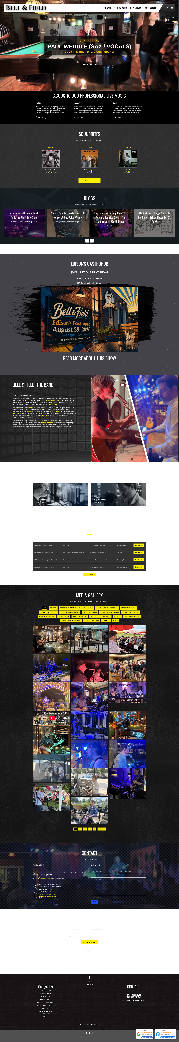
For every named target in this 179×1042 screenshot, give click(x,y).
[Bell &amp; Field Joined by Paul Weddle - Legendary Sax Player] (127, 692)
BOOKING (153, 8)
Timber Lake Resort (132, 616)
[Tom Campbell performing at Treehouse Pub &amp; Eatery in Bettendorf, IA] (51, 706)
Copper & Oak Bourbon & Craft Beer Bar (76, 608)
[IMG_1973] (127, 639)
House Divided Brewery (70, 612)
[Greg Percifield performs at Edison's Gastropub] (89, 810)
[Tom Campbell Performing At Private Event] (89, 725)
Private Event (63, 616)
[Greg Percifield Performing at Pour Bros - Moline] (127, 764)
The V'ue (117, 616)
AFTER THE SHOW (45, 991)
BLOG (145, 8)
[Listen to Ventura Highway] (89, 157)
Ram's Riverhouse (80, 616)
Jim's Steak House (90, 612)
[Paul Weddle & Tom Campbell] (51, 667)
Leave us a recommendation (168, 1037)
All (44, 608)
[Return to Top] (89, 976)
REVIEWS (45, 1017)
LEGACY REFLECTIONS (45, 1011)
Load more (89, 574)
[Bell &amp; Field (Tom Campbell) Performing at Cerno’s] (89, 706)
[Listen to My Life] (128, 157)
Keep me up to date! (89, 942)
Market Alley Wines (130, 612)
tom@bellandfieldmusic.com (47, 895)
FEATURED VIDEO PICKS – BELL (45, 1002)
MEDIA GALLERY (135, 8)
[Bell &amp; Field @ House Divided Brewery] (51, 768)
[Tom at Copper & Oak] (51, 750)
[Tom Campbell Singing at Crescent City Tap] (89, 764)
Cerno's (53, 608)
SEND (94, 902)
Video (115, 620)
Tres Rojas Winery (92, 620)
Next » (101, 829)
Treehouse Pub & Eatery (71, 620)
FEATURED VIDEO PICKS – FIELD (45, 1005)
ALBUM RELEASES (45, 994)
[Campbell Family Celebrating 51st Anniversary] (127, 667)
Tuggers (106, 620)
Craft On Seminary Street (107, 608)
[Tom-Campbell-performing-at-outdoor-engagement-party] (51, 797)
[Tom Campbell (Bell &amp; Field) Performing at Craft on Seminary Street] (127, 783)
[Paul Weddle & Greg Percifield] (89, 678)
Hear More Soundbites (89, 180)
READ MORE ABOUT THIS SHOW (89, 357)
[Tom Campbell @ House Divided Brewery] (89, 639)
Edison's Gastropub (49, 612)
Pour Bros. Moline (46, 616)
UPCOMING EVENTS (120, 8)
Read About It (138, 545)
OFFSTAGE (45, 1014)
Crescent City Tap (128, 608)
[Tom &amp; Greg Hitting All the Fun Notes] (51, 639)
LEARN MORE (41, 117)
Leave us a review (146, 1037)
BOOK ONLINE (89, 64)
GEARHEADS (45, 1008)
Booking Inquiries (46, 878)
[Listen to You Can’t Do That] (51, 157)
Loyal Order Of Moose (110, 612)
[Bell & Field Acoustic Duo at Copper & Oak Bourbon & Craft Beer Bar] (127, 725)
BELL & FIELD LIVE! (45, 996)
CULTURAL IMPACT (46, 999)
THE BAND (107, 8)
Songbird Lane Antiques (100, 616)
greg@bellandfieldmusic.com (47, 897)
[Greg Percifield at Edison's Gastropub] (89, 782)
